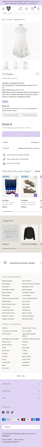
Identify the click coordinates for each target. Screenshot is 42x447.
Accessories (6, 362)
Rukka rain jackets (28, 316)
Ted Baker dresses (28, 292)
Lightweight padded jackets (28, 335)
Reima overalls (27, 313)
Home (3, 19)
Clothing (9, 19)
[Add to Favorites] (37, 74)
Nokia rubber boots (8, 313)
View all (37, 171)
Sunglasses (26, 362)
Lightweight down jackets (10, 339)
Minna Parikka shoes (8, 304)
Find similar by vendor (11, 115)
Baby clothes (26, 356)
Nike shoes (25, 304)
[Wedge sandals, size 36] (29, 186)
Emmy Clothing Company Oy (18, 434)
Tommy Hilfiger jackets (29, 298)
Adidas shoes (6, 301)
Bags (3, 365)
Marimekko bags (27, 319)
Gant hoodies (26, 281)
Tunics (4, 359)
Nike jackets (6, 295)
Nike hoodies (6, 284)
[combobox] (21, 13)
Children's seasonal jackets (31, 339)
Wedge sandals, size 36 (28, 202)
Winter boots (6, 342)
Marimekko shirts (27, 287)
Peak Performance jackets (10, 298)
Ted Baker (8, 74)
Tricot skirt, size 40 (8, 202)
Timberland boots (8, 310)
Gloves (24, 345)
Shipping (13, 128)
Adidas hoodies (7, 281)
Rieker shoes (6, 307)
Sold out (21, 134)
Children (5, 328)
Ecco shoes (26, 301)
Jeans (4, 348)
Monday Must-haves (29, 328)
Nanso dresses (27, 289)
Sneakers (25, 342)
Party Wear (26, 348)
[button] (38, 8)
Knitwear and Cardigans (29, 244)
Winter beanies (7, 345)
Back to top (21, 376)
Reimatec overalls (8, 316)
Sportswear (6, 350)
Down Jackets (26, 331)
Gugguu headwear (8, 319)
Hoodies (25, 353)
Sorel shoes (26, 307)
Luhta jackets (26, 295)
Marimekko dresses (8, 289)
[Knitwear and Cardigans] (29, 233)
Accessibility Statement (10, 442)
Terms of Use (18, 440)
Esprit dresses (6, 292)
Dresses (4, 356)
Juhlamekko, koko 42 (19, 19)
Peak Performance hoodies (31, 284)
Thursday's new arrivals (9, 331)
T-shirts (24, 350)
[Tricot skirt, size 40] (10, 186)
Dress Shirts (26, 359)
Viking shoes (26, 310)
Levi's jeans (5, 287)
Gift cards (5, 368)
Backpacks (25, 365)
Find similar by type (29, 115)
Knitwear (5, 353)
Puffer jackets (6, 334)
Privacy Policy (7, 440)
